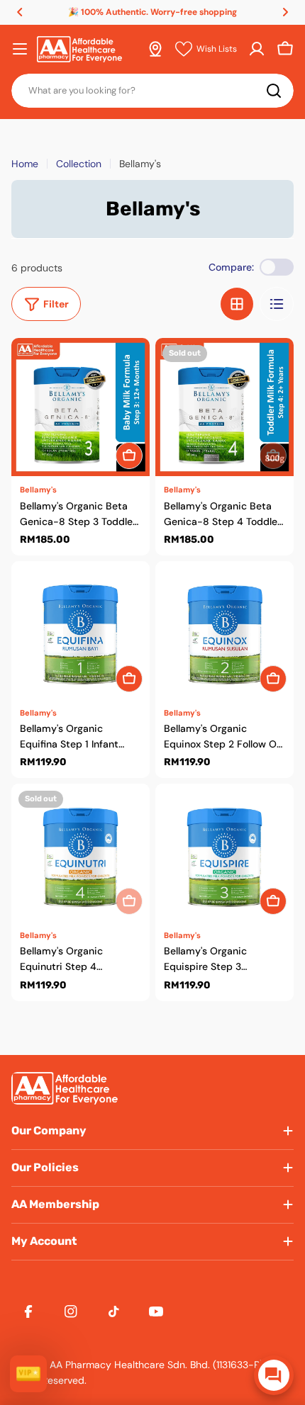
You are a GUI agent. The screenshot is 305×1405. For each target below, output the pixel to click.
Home (24, 163)
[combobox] (152, 91)
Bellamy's (38, 490)
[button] (19, 12)
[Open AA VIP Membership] (28, 1373)
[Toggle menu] (19, 48)
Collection (78, 163)
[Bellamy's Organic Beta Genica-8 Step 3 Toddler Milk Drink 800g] (80, 407)
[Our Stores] (155, 48)
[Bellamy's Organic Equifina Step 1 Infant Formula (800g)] (80, 630)
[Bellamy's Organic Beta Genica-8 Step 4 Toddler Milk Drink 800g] (224, 407)
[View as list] (277, 304)
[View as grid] (237, 304)
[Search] (273, 90)
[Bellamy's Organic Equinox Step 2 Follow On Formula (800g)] (224, 630)
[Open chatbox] (274, 1375)
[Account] (256, 48)
